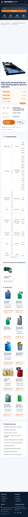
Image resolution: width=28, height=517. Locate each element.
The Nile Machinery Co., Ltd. (11, 407)
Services (4, 499)
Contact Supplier (8, 122)
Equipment (10, 17)
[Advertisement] (14, 40)
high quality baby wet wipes (10, 451)
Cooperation (4, 498)
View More (13, 257)
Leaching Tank (14, 24)
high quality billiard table (9, 429)
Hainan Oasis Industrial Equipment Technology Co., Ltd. (18, 109)
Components (17, 17)
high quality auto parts (9, 445)
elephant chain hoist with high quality (13, 454)
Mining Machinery (5, 24)
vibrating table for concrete (10, 432)
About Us (4, 496)
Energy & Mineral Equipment (18, 23)
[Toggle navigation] (25, 2)
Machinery (23, 17)
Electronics (4, 17)
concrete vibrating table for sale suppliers (13, 439)
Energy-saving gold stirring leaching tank (19, 380)
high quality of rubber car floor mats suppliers (12, 436)
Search (15, 10)
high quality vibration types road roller (13, 426)
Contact (3, 501)
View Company (21, 122)
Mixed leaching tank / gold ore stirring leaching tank (8, 355)
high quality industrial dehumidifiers (12, 448)
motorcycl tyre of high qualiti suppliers (13, 442)
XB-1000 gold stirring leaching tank (20, 328)
